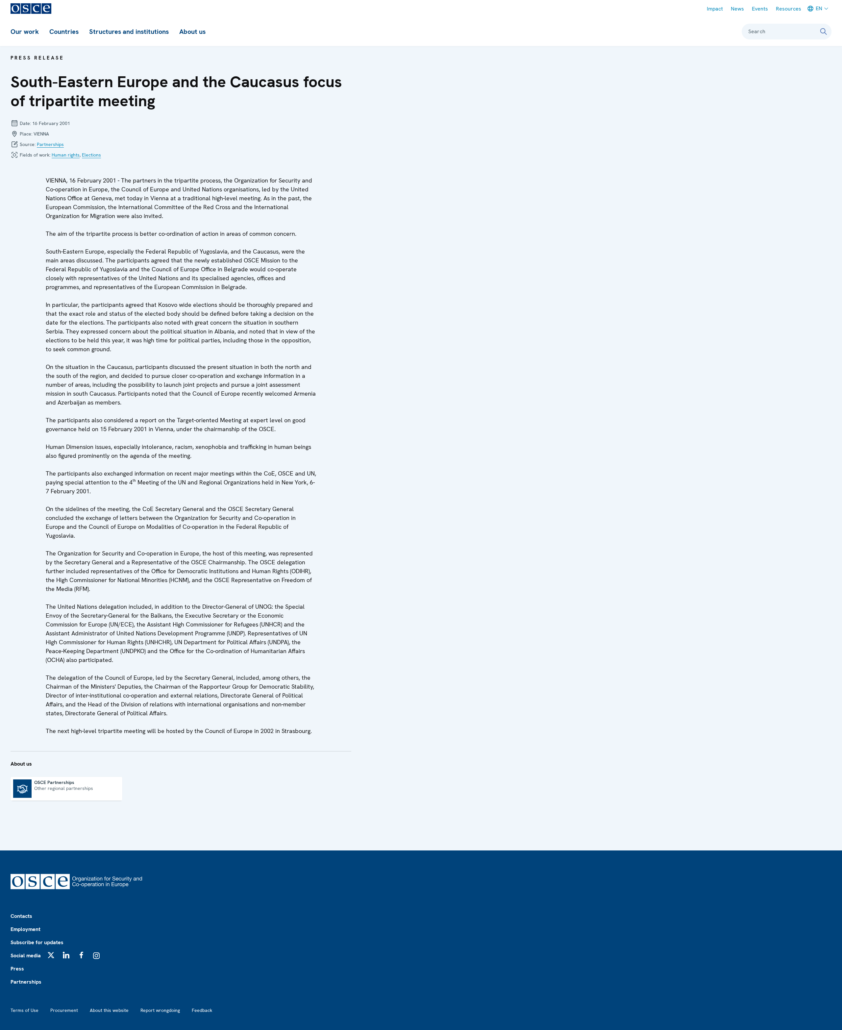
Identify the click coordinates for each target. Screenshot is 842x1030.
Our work (25, 31)
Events (760, 8)
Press (17, 968)
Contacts (21, 916)
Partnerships (50, 144)
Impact (715, 8)
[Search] (823, 31)
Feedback (202, 1010)
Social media (26, 955)
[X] (51, 955)
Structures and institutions (129, 31)
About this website (109, 1010)
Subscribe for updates (37, 942)
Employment (25, 929)
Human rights (66, 155)
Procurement (64, 1010)
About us (192, 31)
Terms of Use (24, 1010)
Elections (91, 155)
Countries (64, 31)
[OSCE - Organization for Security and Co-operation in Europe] (31, 8)
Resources (788, 8)
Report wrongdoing (160, 1010)
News (737, 8)
